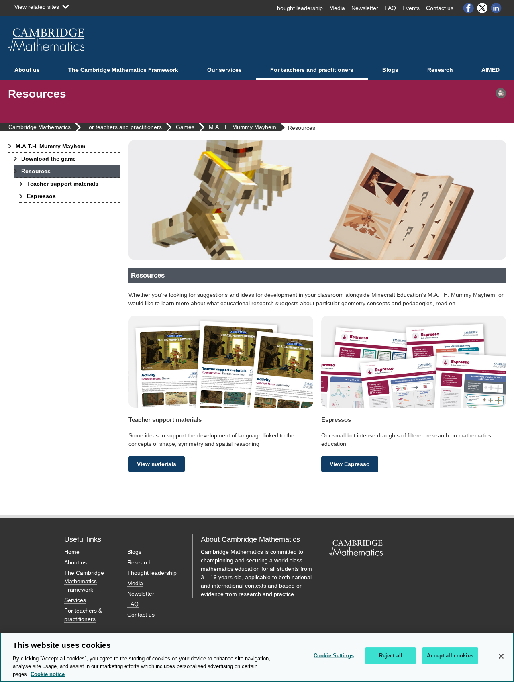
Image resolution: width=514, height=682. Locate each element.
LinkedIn (496, 8)
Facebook (468, 8)
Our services (224, 70)
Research (440, 70)
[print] (501, 93)
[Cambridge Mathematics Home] (356, 557)
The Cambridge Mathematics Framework (123, 70)
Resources (36, 171)
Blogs (390, 70)
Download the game (48, 158)
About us (27, 70)
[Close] (501, 656)
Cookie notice (48, 674)
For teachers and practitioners (311, 70)
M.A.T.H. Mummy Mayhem (50, 146)
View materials (156, 464)
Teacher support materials (62, 183)
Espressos (41, 196)
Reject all (390, 656)
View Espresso (350, 464)
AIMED (490, 70)
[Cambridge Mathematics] (46, 39)
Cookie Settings (334, 656)
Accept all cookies (450, 656)
